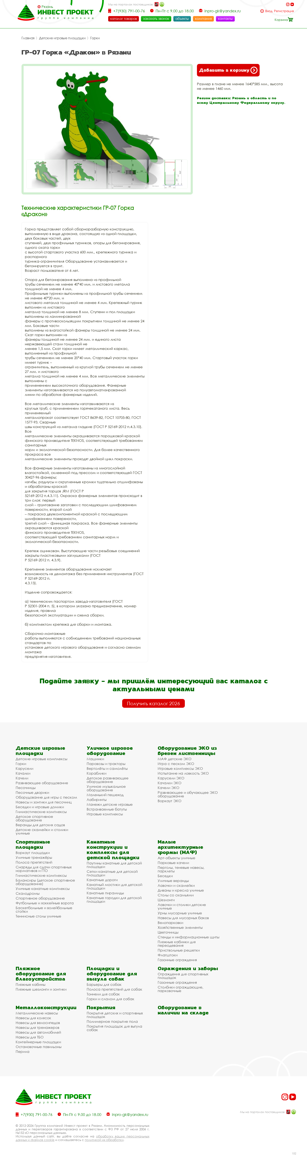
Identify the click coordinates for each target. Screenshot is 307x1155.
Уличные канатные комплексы (43, 888)
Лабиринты (97, 799)
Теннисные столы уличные (38, 916)
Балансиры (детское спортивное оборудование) (45, 882)
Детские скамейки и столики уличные (42, 831)
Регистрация (284, 11)
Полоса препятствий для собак (114, 989)
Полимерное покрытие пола (112, 1021)
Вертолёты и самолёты (107, 768)
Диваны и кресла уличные (181, 890)
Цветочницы (168, 932)
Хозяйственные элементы (180, 927)
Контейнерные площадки (38, 1042)
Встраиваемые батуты (107, 809)
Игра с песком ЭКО (176, 763)
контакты (225, 19)
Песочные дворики (32, 792)
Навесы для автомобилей (38, 1032)
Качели (22, 778)
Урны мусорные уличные (180, 913)
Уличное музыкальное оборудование (106, 788)
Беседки (165, 876)
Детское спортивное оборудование (34, 818)
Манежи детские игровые (110, 804)
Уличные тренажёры (34, 857)
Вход (269, 11)
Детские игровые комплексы (41, 759)
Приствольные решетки (179, 950)
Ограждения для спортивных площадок (183, 975)
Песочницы (26, 787)
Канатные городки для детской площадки (114, 899)
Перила (22, 1051)
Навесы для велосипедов (38, 1022)
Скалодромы (27, 893)
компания (203, 19)
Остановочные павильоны (38, 1046)
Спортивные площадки (33, 844)
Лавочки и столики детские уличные (182, 906)
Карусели (24, 768)
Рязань (47, 7)
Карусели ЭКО (171, 778)
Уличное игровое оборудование (110, 750)
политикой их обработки (104, 1140)
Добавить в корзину (224, 70)
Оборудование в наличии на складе (183, 1010)
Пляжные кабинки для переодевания (177, 943)
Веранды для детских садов (40, 825)
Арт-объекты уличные (176, 858)
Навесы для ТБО (30, 1037)
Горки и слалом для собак (110, 999)
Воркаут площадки (33, 852)
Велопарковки (170, 922)
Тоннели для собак (103, 994)
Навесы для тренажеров (37, 1027)
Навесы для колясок (33, 1018)
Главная (28, 38)
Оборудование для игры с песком (46, 797)
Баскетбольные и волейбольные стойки (44, 909)
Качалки (23, 773)
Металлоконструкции (46, 1007)
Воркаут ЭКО (169, 801)
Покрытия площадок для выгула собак (114, 1028)
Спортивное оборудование (40, 898)
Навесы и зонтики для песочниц (44, 802)
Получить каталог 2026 (153, 703)
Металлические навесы (37, 1013)
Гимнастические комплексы (41, 811)
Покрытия (101, 1007)
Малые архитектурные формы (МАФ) (180, 847)
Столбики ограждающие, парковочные (180, 988)
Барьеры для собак (104, 984)
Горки (95, 38)
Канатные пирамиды (105, 893)
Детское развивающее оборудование (107, 779)
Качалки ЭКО (169, 783)
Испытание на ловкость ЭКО (183, 773)
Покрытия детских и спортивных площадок (115, 1014)
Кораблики (96, 773)
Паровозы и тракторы (106, 763)
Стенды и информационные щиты (188, 937)
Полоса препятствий (34, 862)
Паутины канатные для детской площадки (114, 864)
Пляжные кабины (30, 984)
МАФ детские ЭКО (175, 759)
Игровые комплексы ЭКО (180, 768)
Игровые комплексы (105, 814)
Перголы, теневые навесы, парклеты (181, 869)
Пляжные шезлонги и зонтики (41, 989)
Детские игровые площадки (62, 38)
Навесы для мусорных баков (183, 918)
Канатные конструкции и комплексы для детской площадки (113, 849)
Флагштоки (168, 955)
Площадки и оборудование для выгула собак (112, 973)
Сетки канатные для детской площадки (112, 873)
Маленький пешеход (105, 795)
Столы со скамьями (176, 895)
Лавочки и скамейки (176, 885)
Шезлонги (166, 900)
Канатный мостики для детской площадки (114, 886)
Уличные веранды (173, 880)
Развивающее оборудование (42, 783)
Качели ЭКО (168, 787)
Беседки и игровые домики (40, 807)
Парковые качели (173, 862)
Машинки (95, 759)
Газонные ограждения (177, 960)
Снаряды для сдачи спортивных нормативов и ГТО (44, 868)
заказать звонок (156, 19)
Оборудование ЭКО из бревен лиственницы (187, 750)
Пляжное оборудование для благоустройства (41, 973)
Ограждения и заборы (188, 968)
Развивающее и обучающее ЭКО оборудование (188, 794)
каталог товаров (123, 19)
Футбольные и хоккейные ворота (45, 903)
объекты (182, 19)
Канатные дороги (102, 880)
